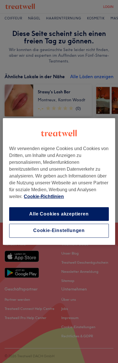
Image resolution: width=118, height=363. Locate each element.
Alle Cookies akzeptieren (58, 213)
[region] (59, 181)
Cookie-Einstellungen (59, 230)
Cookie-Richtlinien (44, 196)
